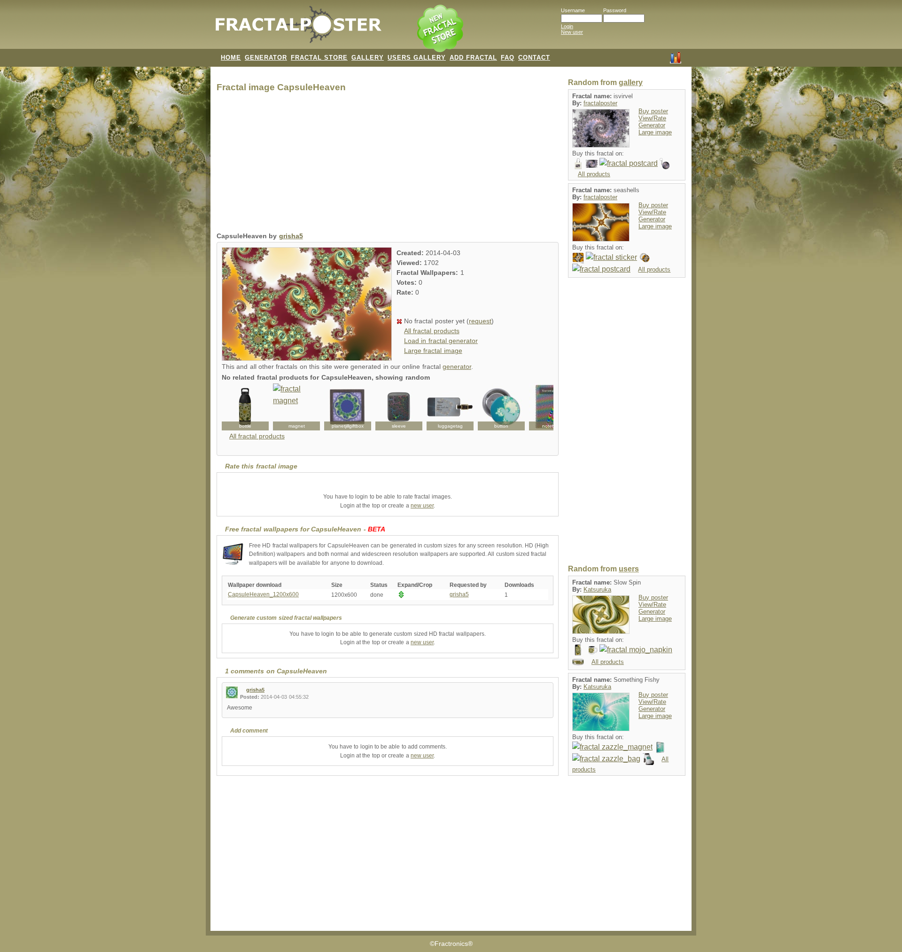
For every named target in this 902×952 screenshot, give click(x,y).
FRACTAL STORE (319, 57)
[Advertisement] (388, 164)
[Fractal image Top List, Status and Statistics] (675, 57)
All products (594, 174)
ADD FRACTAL (473, 57)
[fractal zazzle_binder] (660, 747)
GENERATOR (266, 57)
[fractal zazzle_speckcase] (578, 650)
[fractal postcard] (628, 163)
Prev (233, 406)
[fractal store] (441, 29)
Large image (655, 132)
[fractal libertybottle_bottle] (245, 406)
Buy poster (653, 111)
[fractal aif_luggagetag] (450, 406)
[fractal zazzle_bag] (606, 759)
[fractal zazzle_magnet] (612, 747)
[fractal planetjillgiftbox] (347, 406)
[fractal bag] (578, 163)
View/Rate (652, 118)
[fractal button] (501, 406)
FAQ (507, 57)
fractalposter (600, 103)
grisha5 (291, 236)
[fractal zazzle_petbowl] (578, 661)
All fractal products (431, 331)
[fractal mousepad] (578, 257)
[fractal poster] (592, 163)
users (629, 569)
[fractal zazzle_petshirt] (648, 759)
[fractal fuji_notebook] (552, 406)
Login (567, 26)
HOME (231, 57)
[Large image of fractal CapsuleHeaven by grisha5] (307, 358)
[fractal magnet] (296, 406)
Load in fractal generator (441, 340)
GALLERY (367, 57)
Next (541, 406)
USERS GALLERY (417, 57)
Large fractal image (433, 350)
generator (457, 366)
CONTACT (534, 57)
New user (572, 32)
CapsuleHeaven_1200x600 (263, 594)
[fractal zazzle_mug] (592, 650)
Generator (651, 125)
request (480, 321)
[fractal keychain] (665, 163)
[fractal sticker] (611, 257)
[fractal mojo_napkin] (635, 650)
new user (422, 505)
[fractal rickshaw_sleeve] (398, 406)
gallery (631, 82)
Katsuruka (597, 589)
